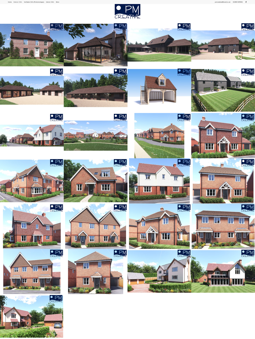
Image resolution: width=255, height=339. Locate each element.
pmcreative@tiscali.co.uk (222, 2)
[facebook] (246, 2)
